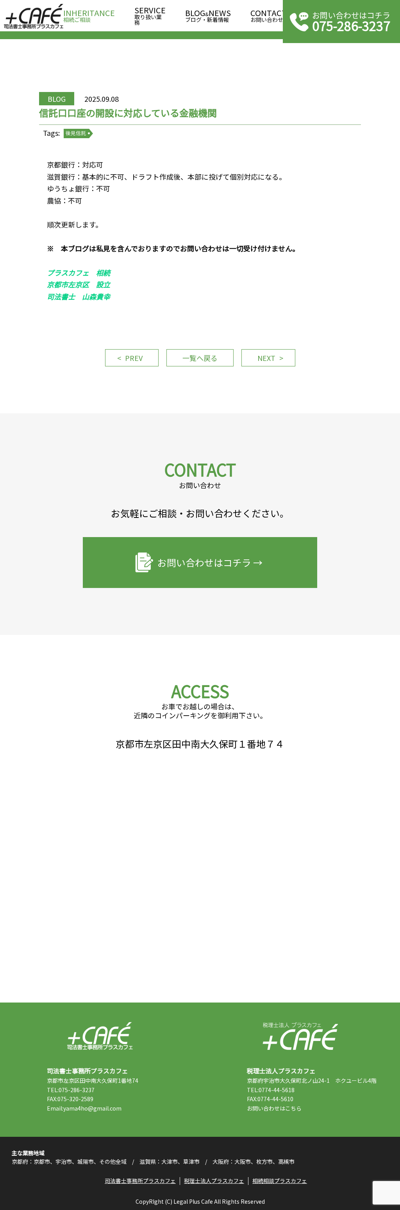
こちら (293, 1108)
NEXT (266, 358)
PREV (134, 358)
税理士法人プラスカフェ (300, 1036)
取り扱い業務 (150, 16)
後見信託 (76, 133)
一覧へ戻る (200, 358)
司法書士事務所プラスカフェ (33, 16)
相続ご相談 (89, 16)
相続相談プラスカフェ (279, 1181)
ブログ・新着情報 (208, 16)
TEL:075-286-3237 (71, 1090)
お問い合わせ (268, 16)
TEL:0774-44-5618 (271, 1090)
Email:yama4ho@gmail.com (84, 1108)
